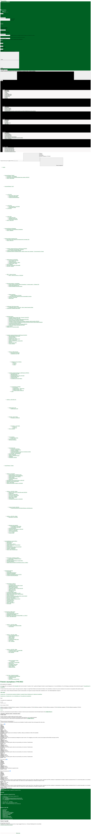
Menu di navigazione (59, 165)
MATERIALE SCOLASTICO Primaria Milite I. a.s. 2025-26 (17, 615)
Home (41, 153)
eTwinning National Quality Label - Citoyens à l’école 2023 (19, 317)
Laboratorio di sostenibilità (11, 573)
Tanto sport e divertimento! (13, 531)
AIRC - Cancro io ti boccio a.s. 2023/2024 (16, 275)
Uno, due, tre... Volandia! (13, 496)
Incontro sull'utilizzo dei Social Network (15, 286)
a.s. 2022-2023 (9, 194)
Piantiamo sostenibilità (14, 450)
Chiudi (2, 43)
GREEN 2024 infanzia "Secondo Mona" (13, 544)
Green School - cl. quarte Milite (14, 662)
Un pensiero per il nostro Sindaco (16, 378)
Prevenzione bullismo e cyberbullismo (13, 283)
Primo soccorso (11, 663)
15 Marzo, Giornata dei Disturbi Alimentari (14, 250)
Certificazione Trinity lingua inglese (13, 306)
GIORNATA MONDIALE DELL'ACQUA (14, 574)
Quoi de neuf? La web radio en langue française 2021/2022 (19, 319)
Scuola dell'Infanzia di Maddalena (10, 228)
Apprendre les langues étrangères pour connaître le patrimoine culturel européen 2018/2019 (24, 321)
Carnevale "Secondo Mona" (11, 547)
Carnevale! (10, 678)
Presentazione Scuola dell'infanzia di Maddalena (15, 229)
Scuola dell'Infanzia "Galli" (9, 186)
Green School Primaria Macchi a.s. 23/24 (13, 593)
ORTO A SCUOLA (12, 589)
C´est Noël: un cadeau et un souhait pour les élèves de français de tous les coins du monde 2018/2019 (25, 322)
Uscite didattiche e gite (12, 665)
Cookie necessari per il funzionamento (6, 721)
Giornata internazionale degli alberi (12, 613)
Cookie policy (5, 809)
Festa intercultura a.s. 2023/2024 (14, 206)
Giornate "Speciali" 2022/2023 (14, 507)
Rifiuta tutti (9, 713)
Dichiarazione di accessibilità (7, 813)
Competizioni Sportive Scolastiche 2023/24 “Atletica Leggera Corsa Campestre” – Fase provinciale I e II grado (25, 251)
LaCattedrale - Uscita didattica (12, 176)
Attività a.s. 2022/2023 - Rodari (12, 491)
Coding (12, 391)
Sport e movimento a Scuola (13, 660)
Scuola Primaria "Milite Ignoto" (10, 611)
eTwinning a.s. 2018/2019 (15, 417)
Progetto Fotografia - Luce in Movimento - (16, 475)
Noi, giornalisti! (11, 652)
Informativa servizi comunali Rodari (13, 481)
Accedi (2, 13)
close (1, 80)
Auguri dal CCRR (14, 377)
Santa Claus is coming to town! (14, 679)
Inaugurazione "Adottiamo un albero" (13, 557)
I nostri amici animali (12, 207)
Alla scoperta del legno (10, 612)
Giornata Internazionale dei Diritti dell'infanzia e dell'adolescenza (21, 508)
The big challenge (10, 264)
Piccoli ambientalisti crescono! (14, 635)
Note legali (4, 810)
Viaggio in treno (9, 545)
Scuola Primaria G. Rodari (9, 465)
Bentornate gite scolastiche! (13, 525)
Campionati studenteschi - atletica (14, 262)
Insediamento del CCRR (15, 373)
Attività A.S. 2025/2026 (11, 473)
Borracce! (10, 341)
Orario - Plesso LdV (10, 240)
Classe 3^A (15, 427)
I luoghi (4, 167)
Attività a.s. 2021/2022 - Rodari (12, 516)
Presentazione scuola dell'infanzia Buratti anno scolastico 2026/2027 (18, 177)
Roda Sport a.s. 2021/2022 (13, 517)
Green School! (11, 626)
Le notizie (41, 155)
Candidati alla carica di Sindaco (16, 361)
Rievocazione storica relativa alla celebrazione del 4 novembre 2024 (18, 239)
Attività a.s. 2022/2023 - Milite (12, 649)
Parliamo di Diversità (12, 677)
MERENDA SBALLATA (13, 586)
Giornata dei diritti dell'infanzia (14, 197)
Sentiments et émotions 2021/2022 (14, 318)
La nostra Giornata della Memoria (12, 575)
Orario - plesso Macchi (10, 602)
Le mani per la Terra (12, 584)
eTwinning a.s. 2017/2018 (15, 425)
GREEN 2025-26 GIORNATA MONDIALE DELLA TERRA (17, 562)
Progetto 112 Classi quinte (13, 494)
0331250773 (6, 797)
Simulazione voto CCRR (15, 353)
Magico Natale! (11, 498)
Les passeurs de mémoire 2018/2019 (15, 323)
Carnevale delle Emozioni (13, 478)
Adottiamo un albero (10, 559)
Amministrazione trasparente (7, 817)
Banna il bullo (11, 298)
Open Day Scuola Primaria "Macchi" (13, 596)
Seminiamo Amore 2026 (13, 218)
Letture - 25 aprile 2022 (13, 339)
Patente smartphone (12, 294)
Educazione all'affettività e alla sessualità (13, 265)
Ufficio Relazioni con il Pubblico (8, 812)
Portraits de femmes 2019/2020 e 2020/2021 (16, 320)
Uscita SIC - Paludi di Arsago (16, 449)
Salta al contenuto (3, 0)
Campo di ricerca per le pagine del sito (6, 160)
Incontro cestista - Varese (13, 263)
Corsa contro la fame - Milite (13, 651)
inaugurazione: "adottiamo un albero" (15, 558)
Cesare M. (14, 363)
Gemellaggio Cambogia (13, 457)
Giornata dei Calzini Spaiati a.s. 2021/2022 (16, 529)
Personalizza (3, 713)
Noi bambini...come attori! (13, 664)
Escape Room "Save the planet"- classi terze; (16, 249)
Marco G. (14, 362)
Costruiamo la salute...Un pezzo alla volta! (16, 588)
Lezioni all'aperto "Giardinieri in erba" (15, 474)
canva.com (2, 724)
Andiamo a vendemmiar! (11, 548)
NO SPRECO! (11, 591)
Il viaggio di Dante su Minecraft (18, 390)
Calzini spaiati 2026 (12, 217)
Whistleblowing (5, 815)
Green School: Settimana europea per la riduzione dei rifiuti (21, 451)
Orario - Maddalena (10, 230)
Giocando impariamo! (12, 528)
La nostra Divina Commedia (16, 386)
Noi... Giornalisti (11, 641)
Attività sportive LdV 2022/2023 (12, 259)
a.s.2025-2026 (9, 216)
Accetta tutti (16, 713)
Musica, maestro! (12, 637)
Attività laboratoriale (10, 599)
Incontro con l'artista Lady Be (16, 452)
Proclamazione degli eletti (15, 352)
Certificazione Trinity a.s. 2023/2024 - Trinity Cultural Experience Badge (21, 307)
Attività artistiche (11, 636)
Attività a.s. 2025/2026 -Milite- (12, 624)
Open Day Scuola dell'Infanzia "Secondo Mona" (15, 560)
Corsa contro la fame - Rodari (14, 495)
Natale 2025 (11, 479)
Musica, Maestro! (12, 666)
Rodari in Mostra (11, 477)
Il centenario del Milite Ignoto (14, 639)
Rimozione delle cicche (15, 376)
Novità (41, 154)
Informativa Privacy (6, 811)
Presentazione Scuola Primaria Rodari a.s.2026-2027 (15, 480)
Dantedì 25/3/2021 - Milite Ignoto (18, 388)
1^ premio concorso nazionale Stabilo (15, 625)
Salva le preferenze (9, 788)
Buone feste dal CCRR (13, 342)
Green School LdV (12, 447)
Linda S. (14, 364)
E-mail (11, 35)
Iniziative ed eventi (12, 667)
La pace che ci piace (12, 438)
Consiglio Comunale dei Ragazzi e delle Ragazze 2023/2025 (17, 248)
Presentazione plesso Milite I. (11, 614)
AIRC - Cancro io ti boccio (11, 274)
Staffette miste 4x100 (14, 408)
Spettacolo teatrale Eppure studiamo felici (16, 340)
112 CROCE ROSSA (10, 561)
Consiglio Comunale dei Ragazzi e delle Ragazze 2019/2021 (19, 372)
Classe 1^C (15, 426)
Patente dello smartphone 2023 (14, 285)
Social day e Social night (13, 297)
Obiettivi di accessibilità (6, 814)
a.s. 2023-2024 (9, 205)
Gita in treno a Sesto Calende (14, 195)
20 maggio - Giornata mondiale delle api (13, 598)
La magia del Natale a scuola (11, 592)
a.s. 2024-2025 (9, 208)
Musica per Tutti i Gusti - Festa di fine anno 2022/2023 (18, 492)
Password (12, 20)
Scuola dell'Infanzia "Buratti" (10, 175)
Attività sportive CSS (12, 261)
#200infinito (11, 456)
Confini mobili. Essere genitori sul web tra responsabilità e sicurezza (20, 296)
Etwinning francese (10, 316)
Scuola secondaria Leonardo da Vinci (11, 238)
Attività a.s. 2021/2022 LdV (11, 399)
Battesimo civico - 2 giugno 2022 (14, 338)
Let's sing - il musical (10, 266)
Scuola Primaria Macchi (9, 570)
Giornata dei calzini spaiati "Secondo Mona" (14, 546)
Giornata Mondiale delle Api (11, 572)
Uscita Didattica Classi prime (16, 527)
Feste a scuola (11, 640)
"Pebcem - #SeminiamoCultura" (14, 455)
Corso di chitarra (12, 436)
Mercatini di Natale (14, 374)
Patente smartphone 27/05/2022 (16, 295)
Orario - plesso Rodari (10, 482)
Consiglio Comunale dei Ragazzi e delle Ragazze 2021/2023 (17, 335)
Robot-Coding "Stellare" (13, 497)
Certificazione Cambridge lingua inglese (13, 308)
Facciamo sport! (11, 638)
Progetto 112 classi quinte (13, 530)
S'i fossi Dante (15, 387)
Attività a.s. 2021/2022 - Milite (12, 634)
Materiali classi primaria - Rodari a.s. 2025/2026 (15, 483)
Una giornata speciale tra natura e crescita (16, 585)
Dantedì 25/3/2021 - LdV (17, 389)
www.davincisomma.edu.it (5, 771)
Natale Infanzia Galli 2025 (13, 219)
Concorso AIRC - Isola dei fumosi (14, 453)
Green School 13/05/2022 (15, 448)
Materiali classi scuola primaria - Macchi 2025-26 (15, 594)
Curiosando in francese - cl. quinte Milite (15, 650)
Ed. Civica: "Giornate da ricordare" (13, 675)
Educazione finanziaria (12, 439)
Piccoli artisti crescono (10, 600)
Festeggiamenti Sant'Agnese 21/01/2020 (17, 375)
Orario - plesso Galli (10, 220)
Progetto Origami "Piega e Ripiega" (15, 476)
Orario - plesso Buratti (10, 178)
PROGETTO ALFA (12, 590)
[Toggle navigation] (8, 75)
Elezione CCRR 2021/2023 (13, 351)
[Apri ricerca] (82, 75)
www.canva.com (3, 759)
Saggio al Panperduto (14, 437)
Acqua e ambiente (12, 343)
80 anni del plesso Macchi (11, 597)
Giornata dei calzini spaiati (13, 196)
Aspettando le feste (10, 601)
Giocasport (13, 661)
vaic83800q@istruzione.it (13, 798)
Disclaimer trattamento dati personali (6, 824)
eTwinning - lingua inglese (13, 416)
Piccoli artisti (9, 571)
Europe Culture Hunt (12, 454)
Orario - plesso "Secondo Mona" (12, 549)
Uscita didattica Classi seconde (16, 526)
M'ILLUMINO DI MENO (13, 587)
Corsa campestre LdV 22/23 (13, 260)
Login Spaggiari (27, 37)
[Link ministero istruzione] (5, 1)
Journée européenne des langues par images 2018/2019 (18, 324)
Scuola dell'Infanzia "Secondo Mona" (11, 541)
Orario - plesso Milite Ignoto (11, 616)
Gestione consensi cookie (7, 816)
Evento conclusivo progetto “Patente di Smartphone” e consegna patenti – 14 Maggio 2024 (24, 284)
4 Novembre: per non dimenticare (14, 676)
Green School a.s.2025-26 (11, 583)
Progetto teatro (11, 493)
